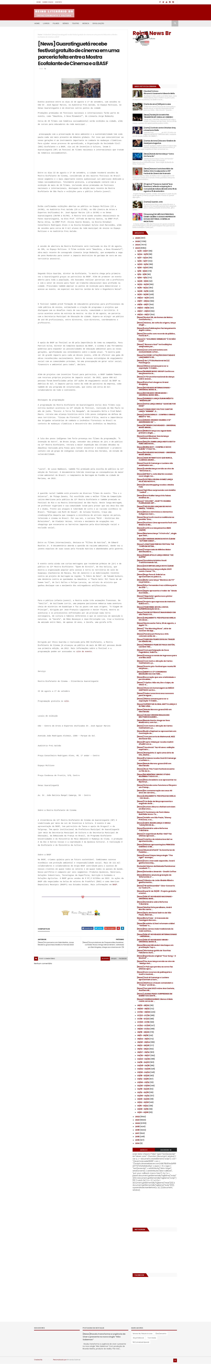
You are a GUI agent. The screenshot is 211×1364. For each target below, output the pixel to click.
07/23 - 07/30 (143, 1015)
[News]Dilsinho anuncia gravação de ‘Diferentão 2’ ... (154, 876)
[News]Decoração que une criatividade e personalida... (156, 678)
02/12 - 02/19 (143, 1092)
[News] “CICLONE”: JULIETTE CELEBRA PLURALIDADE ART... (154, 502)
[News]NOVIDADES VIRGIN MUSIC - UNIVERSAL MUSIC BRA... (152, 394)
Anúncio (144, 1150)
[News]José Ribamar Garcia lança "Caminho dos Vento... (153, 437)
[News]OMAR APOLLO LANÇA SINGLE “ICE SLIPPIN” (155, 556)
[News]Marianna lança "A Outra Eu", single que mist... (157, 534)
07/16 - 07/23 (143, 1019)
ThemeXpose (48, 1360)
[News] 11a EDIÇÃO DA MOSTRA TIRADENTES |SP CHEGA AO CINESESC (158, 116)
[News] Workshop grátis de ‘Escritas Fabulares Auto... (154, 951)
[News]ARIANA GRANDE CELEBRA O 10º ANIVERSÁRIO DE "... (154, 421)
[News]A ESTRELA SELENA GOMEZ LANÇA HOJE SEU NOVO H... (155, 480)
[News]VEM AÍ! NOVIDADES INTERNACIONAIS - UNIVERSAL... (157, 935)
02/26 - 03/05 (143, 1085)
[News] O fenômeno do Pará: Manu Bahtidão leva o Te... (153, 813)
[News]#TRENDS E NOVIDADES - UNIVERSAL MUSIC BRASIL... (156, 426)
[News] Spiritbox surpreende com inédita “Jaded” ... (156, 491)
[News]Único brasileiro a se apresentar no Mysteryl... (156, 781)
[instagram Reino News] (170, 2)
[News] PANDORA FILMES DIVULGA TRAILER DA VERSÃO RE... (156, 640)
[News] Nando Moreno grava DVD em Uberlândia (154, 710)
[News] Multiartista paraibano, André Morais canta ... (154, 908)
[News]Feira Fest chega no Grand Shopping (152, 383)
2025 (137, 241)
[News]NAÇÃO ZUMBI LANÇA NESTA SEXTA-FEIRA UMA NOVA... (156, 442)
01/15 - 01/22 (142, 1105)
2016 (137, 1136)
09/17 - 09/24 (143, 301)
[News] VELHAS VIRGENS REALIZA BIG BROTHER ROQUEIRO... (153, 716)
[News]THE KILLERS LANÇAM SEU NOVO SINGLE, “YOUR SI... (154, 507)
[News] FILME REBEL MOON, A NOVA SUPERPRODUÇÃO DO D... (152, 608)
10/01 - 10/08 (143, 294)
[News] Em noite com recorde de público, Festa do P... (156, 334)
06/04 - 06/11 (143, 1039)
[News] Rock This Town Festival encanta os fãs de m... (155, 770)
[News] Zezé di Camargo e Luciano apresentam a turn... (153, 978)
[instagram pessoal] (173, 2)
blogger (105, 959)
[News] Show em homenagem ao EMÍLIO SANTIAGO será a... (155, 689)
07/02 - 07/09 (143, 1025)
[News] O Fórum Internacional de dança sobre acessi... (155, 378)
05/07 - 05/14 (143, 1052)
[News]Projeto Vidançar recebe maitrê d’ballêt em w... (155, 743)
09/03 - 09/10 (143, 308)
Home (39, 2)
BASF (115, 885)
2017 (137, 1133)
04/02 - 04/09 (143, 1069)
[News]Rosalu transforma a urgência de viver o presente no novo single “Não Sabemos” (104, 1337)
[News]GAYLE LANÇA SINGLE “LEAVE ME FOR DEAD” (156, 405)
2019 (137, 1126)
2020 (137, 1123)
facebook (123, 959)
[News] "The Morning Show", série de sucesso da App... (154, 629)
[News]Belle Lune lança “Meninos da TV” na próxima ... (156, 581)
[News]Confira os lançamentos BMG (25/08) (154, 529)
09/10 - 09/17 (143, 304)
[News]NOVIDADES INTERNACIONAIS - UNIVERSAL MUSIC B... (154, 388)
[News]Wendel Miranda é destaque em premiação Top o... (155, 946)
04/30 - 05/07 (143, 1055)
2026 (137, 238)
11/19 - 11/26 (142, 271)
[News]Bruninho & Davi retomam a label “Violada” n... (156, 924)
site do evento (84, 652)
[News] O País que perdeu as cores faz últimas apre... (155, 967)
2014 (137, 1143)
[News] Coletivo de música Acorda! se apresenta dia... (154, 840)
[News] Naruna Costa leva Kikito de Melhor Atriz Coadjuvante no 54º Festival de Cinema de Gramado (158, 171)
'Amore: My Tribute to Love (142, 1334)
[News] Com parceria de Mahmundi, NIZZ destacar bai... (156, 737)
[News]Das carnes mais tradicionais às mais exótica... (155, 930)
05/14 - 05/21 (143, 1049)
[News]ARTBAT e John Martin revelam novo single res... (154, 475)
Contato (58, 2)
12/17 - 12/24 (142, 257)
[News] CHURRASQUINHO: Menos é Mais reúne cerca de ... (155, 1000)
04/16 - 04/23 (143, 1062)
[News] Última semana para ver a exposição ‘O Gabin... (152, 367)
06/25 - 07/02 (143, 1029)
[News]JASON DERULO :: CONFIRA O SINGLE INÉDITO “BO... (156, 415)
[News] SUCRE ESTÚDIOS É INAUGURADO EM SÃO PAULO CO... (156, 613)
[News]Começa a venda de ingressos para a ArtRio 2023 (157, 656)
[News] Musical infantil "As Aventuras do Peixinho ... (156, 851)
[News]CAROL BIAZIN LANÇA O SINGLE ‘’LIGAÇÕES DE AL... (154, 824)
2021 (137, 1120)
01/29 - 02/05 (143, 1099)
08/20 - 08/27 (143, 314)
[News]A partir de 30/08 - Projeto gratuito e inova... (156, 892)
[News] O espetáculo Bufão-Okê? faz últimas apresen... (154, 835)
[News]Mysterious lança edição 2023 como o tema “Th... (154, 570)
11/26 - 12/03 (142, 267)
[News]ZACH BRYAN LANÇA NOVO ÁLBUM (155, 566)
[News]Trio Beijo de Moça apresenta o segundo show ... (155, 802)
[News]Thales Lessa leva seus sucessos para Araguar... (155, 694)
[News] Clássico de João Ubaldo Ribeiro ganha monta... (155, 881)
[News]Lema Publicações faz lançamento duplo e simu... (156, 329)
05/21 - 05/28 (143, 1045)
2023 (137, 248)
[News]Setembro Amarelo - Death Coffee (156, 871)
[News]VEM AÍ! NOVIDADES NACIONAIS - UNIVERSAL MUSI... (155, 897)
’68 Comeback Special (140, 1342)
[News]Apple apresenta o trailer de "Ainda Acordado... (157, 591)
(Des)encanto (160, 1334)
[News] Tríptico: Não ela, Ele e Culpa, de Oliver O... (155, 683)
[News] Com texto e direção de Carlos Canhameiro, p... (154, 662)
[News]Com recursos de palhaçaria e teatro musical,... (154, 973)
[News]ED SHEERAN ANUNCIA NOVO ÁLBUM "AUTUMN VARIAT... (156, 540)
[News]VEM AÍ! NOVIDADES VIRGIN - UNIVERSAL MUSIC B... (153, 941)
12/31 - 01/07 (142, 251)
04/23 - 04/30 (143, 1059)
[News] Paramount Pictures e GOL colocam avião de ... (153, 635)
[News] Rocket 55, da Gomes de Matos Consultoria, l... (155, 318)
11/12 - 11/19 (142, 274)
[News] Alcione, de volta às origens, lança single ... (156, 323)
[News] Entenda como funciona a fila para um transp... (156, 786)
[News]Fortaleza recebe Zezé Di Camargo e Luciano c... (156, 759)
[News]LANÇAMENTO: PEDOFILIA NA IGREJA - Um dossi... (156, 797)
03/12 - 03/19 (143, 1079)
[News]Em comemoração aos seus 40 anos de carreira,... (154, 791)
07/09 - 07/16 (143, 1022)
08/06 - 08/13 (143, 1008)
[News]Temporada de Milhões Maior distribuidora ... (154, 550)
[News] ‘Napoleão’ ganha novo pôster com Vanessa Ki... (154, 597)
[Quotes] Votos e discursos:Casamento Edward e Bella (159, 92)
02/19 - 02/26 (143, 1089)
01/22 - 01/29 (143, 1102)
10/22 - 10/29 (143, 284)
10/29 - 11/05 (142, 281)
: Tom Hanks (151, 1338)
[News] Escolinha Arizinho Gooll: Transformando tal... (152, 561)
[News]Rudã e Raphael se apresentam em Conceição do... (156, 732)
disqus (113, 959)
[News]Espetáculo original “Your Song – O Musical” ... (156, 957)
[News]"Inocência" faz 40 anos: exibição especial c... (155, 748)
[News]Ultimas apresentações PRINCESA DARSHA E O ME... (156, 845)
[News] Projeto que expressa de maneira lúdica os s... (156, 602)
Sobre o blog (47, 2)
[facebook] (160, 2)
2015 (137, 1140)
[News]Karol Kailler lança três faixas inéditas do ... (154, 496)
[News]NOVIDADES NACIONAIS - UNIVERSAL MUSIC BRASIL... (156, 453)
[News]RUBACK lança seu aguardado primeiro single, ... (154, 432)
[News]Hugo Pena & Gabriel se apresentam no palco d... (151, 575)
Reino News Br (152, 33)
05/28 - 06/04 (143, 1042)
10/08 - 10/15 (143, 291)
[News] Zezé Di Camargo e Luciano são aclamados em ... (155, 464)
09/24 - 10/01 (143, 298)
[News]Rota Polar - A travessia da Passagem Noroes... (152, 919)
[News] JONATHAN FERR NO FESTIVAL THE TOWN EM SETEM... (155, 545)
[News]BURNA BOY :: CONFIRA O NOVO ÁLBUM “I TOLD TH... (154, 448)
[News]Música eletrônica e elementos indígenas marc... (155, 513)
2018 (137, 1130)
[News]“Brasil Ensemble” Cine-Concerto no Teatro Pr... (156, 887)
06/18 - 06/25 (143, 1032)
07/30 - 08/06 (143, 1012)
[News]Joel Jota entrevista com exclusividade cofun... (152, 351)
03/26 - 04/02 (143, 1072)
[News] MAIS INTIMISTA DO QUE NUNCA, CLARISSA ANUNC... (154, 459)
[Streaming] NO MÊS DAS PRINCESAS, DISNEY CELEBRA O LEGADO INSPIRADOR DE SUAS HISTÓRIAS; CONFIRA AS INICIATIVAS (159, 218)
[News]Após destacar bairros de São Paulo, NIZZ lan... (154, 913)
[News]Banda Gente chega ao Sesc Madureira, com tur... (153, 721)
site (66, 701)
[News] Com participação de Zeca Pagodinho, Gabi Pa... (153, 651)
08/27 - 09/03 (143, 311)
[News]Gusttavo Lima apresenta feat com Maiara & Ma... (157, 523)
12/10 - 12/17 (142, 261)
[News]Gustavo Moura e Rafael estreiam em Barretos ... (156, 808)
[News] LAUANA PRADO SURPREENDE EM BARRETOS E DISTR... (154, 995)
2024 (137, 244)
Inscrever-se (165, 1150)
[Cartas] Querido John (153, 202)
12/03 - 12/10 (142, 264)
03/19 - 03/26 (143, 1075)
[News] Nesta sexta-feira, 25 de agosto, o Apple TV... (156, 624)
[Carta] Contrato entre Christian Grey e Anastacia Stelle (160, 129)
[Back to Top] (175, 1360)
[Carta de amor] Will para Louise (157, 104)
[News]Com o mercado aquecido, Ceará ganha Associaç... (156, 862)
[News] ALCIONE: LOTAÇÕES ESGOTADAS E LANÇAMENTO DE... (156, 356)
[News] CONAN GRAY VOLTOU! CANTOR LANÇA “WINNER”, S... (155, 410)
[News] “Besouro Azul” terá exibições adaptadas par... (154, 345)
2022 (137, 1116)
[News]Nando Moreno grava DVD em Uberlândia (154, 764)
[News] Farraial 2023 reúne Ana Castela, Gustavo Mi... (155, 989)
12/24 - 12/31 (142, 254)
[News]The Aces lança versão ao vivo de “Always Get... (156, 962)
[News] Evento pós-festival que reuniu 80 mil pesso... (156, 667)
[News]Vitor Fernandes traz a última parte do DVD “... (157, 586)
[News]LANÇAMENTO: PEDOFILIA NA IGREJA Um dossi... (156, 619)
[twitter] (163, 2)
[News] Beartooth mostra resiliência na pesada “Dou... (155, 518)
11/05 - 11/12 (142, 277)
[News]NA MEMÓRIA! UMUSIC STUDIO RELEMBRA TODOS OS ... (153, 775)
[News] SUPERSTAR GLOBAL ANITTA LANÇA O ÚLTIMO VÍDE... (157, 705)
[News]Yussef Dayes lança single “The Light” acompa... (155, 856)
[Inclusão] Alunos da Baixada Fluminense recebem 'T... (156, 867)
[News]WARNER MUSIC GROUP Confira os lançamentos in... (155, 372)
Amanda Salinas (73, 1360)
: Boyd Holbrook (138, 1338)
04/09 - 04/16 (143, 1065)
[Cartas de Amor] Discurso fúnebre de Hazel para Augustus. (160, 141)
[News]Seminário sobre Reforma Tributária (152, 829)
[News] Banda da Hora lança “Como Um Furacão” (159, 155)
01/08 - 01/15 (143, 1109)
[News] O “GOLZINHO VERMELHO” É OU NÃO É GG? (156, 340)
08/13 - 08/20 (143, 1005)
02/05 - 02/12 (143, 1095)
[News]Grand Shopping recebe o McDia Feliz (155, 486)
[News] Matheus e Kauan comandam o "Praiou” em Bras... (155, 984)
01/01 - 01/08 (143, 1112)
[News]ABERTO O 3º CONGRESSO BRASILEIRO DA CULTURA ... (152, 673)
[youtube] (166, 2)
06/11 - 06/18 (142, 1035)
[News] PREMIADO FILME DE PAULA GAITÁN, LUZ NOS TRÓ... (156, 645)
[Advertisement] (148, 65)
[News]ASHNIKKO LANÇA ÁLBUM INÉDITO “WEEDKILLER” (155, 399)
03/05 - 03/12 (143, 1082)
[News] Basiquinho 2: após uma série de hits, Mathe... (155, 754)
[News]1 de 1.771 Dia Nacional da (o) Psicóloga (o (153, 361)
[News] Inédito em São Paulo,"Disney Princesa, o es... (154, 818)
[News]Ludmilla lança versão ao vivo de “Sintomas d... (155, 469)
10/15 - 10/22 (142, 287)
